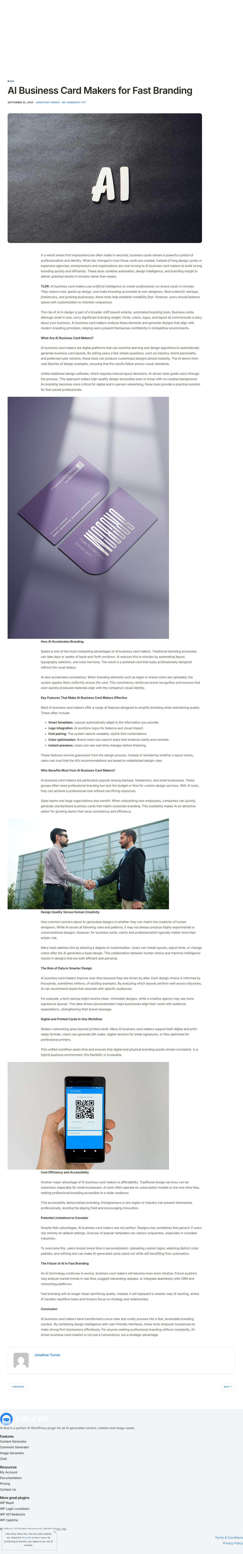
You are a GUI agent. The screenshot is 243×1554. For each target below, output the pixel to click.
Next (227, 1386)
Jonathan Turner (48, 102)
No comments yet (74, 102)
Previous (18, 1386)
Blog (11, 81)
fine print (26, 1537)
